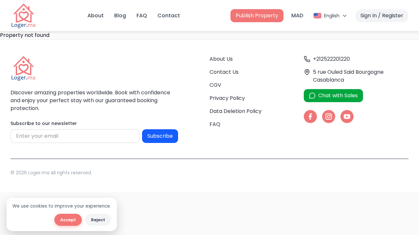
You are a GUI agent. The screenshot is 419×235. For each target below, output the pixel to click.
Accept (68, 220)
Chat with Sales (338, 95)
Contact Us (224, 72)
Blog (120, 15)
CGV (215, 85)
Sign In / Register (381, 15)
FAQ (142, 15)
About (95, 15)
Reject (98, 220)
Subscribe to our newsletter (43, 123)
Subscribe (160, 136)
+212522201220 (331, 59)
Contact (168, 15)
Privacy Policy (227, 98)
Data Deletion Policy (236, 111)
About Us (221, 59)
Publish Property (257, 15)
